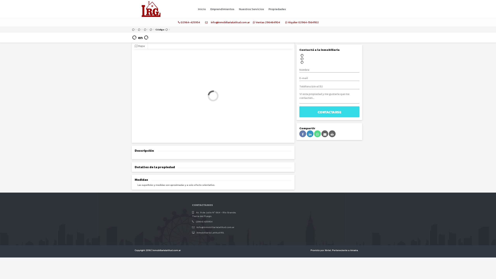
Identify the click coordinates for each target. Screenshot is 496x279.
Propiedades (277, 9)
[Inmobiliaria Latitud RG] (151, 8)
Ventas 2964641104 (268, 22)
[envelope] (206, 22)
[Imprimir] (332, 133)
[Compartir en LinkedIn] (310, 133)
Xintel (328, 250)
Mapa (141, 46)
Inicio (202, 9)
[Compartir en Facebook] (302, 133)
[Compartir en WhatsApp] (317, 133)
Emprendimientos (222, 9)
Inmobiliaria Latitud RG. (210, 232)
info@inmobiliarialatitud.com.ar (230, 22)
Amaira (354, 250)
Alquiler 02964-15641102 (303, 22)
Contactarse (329, 112)
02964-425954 (190, 22)
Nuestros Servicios (251, 9)
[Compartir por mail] (324, 133)
